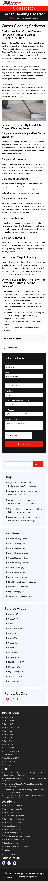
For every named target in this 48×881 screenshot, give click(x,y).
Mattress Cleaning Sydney (18, 587)
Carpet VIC (12, 643)
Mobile (7, 382)
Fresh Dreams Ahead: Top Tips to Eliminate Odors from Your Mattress (23, 785)
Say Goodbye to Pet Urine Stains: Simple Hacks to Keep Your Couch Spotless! (23, 774)
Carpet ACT (13, 614)
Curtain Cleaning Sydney (18, 567)
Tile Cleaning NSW (15, 676)
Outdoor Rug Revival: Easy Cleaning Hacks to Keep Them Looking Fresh (23, 790)
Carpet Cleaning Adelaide (18, 563)
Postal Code (9, 391)
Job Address (10, 410)
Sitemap (8, 877)
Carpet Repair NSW (16, 628)
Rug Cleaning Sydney (16, 591)
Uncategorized (14, 681)
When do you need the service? (17, 400)
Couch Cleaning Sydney (17, 577)
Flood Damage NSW (16, 662)
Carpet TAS (12, 638)
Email (7, 372)
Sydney (8, 873)
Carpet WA (12, 647)
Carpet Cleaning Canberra (18, 543)
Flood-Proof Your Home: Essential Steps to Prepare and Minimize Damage (24, 796)
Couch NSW (13, 652)
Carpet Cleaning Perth (17, 548)
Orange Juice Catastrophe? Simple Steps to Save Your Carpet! (24, 779)
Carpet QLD (13, 623)
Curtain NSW (13, 657)
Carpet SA (12, 633)
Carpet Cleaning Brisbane (18, 553)
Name (7, 363)
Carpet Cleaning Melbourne (19, 558)
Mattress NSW (14, 667)
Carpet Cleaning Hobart (17, 539)
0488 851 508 (25, 8)
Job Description (11, 419)
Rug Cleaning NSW (15, 671)
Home (12, 18)
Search (7, 460)
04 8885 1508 (9, 854)
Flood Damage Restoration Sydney (22, 582)
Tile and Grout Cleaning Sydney (20, 596)
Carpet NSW (13, 619)
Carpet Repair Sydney (17, 572)
